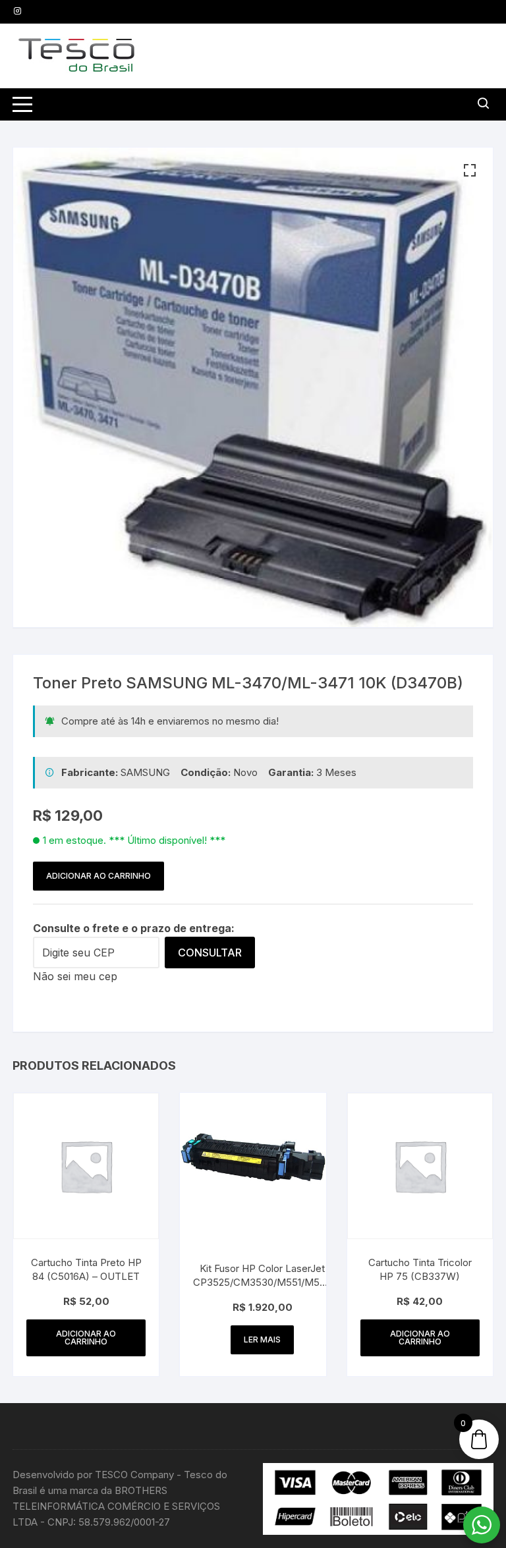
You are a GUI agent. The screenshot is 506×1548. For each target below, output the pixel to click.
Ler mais (262, 1339)
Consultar (210, 952)
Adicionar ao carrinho (98, 876)
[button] (470, 170)
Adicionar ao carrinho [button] (86, 1337)
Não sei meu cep (75, 976)
